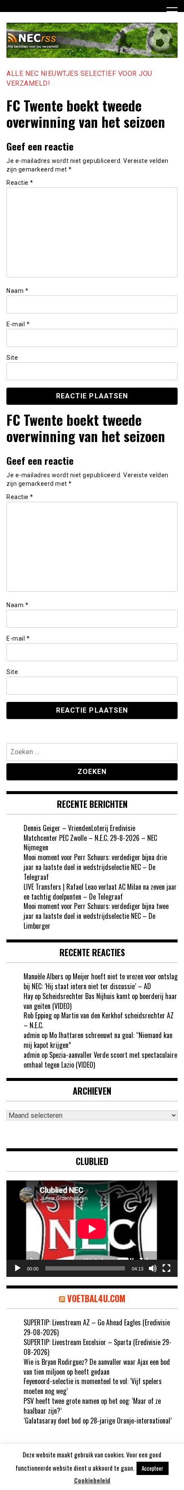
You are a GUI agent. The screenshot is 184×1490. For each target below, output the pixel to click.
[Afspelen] (17, 1268)
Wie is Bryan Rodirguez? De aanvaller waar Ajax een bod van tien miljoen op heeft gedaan (97, 1367)
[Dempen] (152, 1268)
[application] (92, 1228)
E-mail (18, 324)
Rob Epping (38, 1015)
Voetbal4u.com (96, 1298)
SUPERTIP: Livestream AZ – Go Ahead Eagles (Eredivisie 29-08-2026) (97, 1327)
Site (12, 357)
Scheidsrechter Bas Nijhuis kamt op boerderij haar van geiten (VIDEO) (100, 1001)
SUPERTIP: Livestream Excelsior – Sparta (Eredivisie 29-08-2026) (98, 1347)
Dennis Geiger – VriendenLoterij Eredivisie (79, 828)
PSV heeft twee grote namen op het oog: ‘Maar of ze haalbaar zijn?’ (92, 1406)
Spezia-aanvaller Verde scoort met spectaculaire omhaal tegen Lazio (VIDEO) (100, 1060)
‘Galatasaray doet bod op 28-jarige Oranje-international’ (98, 1420)
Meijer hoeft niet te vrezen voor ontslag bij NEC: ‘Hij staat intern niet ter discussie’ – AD (101, 981)
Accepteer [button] (152, 1468)
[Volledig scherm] (166, 1268)
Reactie (19, 182)
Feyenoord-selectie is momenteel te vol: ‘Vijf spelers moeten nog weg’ (93, 1386)
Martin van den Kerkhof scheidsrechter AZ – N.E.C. (99, 1020)
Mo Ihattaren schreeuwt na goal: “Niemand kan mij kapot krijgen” (98, 1040)
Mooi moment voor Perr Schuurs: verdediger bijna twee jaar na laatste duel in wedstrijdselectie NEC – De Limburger (96, 916)
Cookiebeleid (92, 1480)
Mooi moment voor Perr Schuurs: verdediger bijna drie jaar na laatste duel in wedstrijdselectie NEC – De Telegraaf (95, 867)
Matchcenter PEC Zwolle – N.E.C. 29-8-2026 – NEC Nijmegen (90, 843)
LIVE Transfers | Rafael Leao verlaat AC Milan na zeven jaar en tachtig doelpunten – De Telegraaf (100, 892)
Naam (17, 290)
